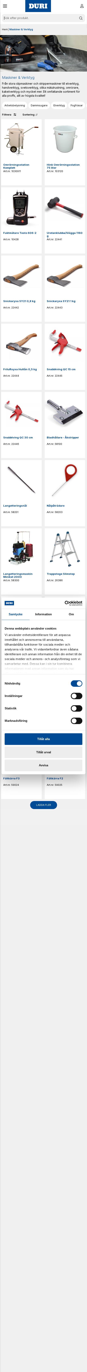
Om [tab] (71, 614)
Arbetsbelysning (14, 105)
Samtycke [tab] (16, 614)
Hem (5, 29)
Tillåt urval (43, 752)
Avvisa (43, 765)
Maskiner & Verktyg (21, 29)
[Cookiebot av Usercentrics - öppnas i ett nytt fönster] (64, 603)
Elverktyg (59, 105)
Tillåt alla (43, 739)
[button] (5, 6)
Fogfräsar (77, 105)
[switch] (76, 696)
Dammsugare (39, 105)
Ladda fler (43, 804)
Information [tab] (43, 614)
